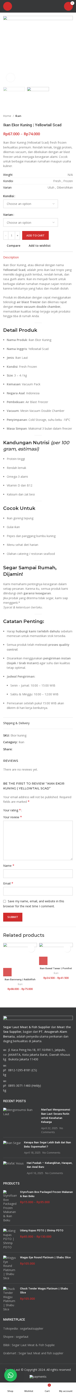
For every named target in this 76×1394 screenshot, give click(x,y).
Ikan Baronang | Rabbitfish (20, 979)
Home (7, 116)
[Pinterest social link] (25, 749)
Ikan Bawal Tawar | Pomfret (56, 968)
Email (8, 883)
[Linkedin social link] (30, 749)
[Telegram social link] (35, 749)
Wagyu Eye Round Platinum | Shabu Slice (45, 1257)
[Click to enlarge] (10, 77)
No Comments (51, 1152)
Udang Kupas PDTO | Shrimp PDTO (41, 1230)
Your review (12, 817)
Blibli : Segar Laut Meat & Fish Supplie (29, 1345)
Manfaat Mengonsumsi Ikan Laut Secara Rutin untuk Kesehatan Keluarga (55, 1116)
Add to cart (35, 235)
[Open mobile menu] (7, 6)
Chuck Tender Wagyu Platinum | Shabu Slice (44, 1291)
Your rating (12, 810)
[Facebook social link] (16, 749)
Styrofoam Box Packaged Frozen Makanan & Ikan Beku (46, 1194)
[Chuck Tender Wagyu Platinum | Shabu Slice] (10, 1299)
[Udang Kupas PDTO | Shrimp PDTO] (10, 1239)
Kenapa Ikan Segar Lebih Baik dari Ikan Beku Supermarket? (47, 1145)
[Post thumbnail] (20, 1121)
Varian (8, 215)
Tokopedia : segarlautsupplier (23, 1328)
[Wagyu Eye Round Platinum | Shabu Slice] (10, 1268)
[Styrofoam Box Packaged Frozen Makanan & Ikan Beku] (10, 1206)
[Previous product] (62, 116)
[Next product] (71, 116)
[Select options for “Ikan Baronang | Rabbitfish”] (7, 972)
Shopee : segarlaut (15, 1337)
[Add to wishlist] (31, 948)
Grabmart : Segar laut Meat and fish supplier (33, 1353)
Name (8, 865)
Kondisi (8, 196)
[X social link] (20, 749)
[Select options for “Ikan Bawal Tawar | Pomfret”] (43, 961)
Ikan (18, 116)
